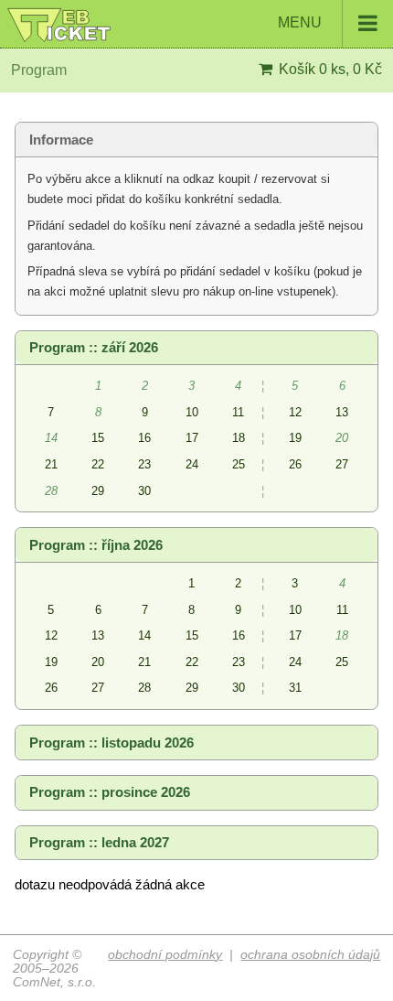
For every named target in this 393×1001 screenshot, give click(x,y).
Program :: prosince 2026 (109, 792)
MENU (301, 22)
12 (295, 412)
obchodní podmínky (165, 955)
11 (238, 412)
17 (192, 438)
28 (144, 687)
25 (238, 464)
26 (295, 464)
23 (144, 464)
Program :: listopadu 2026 (111, 743)
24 (192, 464)
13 (341, 412)
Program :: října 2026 (96, 545)
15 (97, 438)
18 (238, 438)
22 (97, 464)
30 (144, 491)
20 (97, 662)
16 (144, 438)
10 (192, 412)
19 (295, 438)
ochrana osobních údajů (310, 955)
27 (341, 464)
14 (144, 635)
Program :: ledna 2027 (99, 842)
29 (97, 491)
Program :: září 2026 (93, 347)
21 (51, 464)
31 (295, 687)
